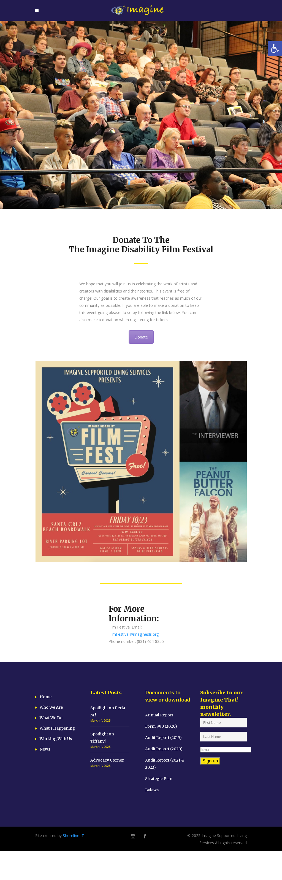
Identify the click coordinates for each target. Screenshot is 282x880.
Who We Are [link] (51, 707)
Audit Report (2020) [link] (164, 748)
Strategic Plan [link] (158, 778)
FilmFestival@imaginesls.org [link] (134, 634)
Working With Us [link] (56, 738)
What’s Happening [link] (57, 728)
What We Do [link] (51, 717)
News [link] (45, 749)
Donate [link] (141, 337)
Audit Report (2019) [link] (163, 737)
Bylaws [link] (152, 789)
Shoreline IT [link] (73, 835)
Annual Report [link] (159, 715)
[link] (275, 48)
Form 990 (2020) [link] (161, 726)
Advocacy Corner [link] (107, 760)
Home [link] (45, 696)
